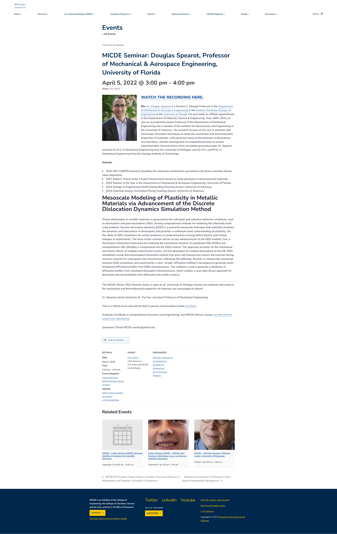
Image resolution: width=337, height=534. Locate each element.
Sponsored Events (180, 14)
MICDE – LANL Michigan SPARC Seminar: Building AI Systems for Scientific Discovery (122, 456)
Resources (270, 14)
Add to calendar (116, 340)
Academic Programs (120, 14)
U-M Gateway (207, 511)
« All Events (108, 34)
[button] (321, 14)
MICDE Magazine (215, 14)
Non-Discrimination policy (213, 505)
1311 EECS (132, 357)
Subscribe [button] (152, 513)
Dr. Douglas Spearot (158, 106)
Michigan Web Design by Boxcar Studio (108, 518)
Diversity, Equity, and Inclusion (215, 500)
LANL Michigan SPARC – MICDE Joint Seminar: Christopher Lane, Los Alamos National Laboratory (167, 456)
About (17, 14)
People (244, 14)
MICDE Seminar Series (113, 381)
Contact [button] (96, 512)
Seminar (106, 384)
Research (42, 14)
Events (151, 14)
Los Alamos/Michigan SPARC (78, 14)
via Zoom (190, 306)
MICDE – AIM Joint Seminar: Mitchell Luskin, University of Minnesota (212, 455)
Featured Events (110, 377)
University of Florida (175, 114)
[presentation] (122, 435)
